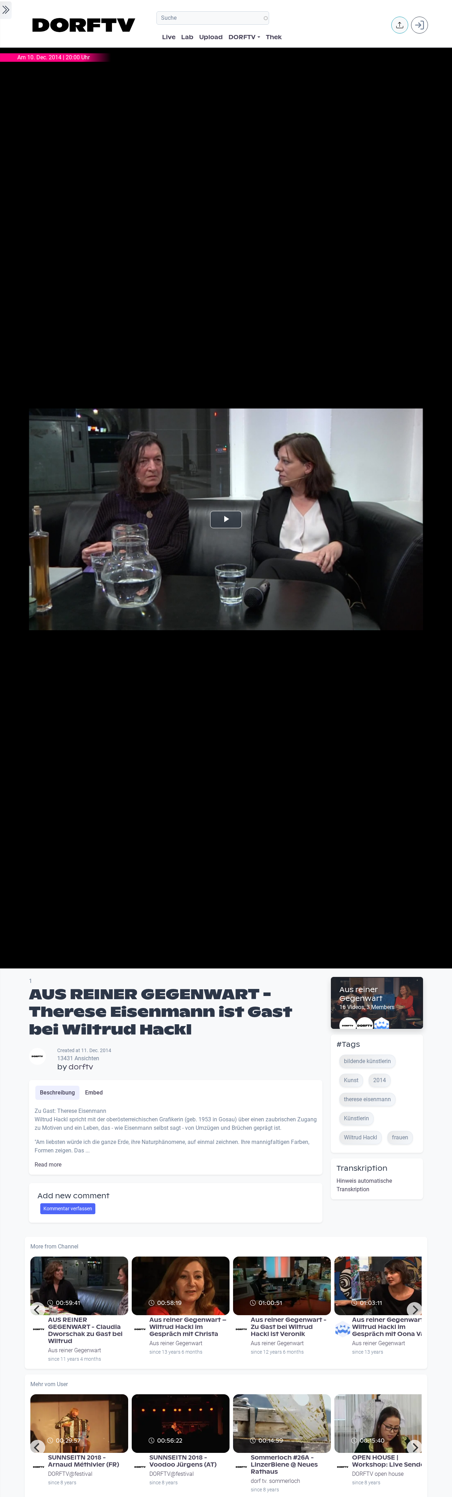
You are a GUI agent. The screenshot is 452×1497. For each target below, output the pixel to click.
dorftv (81, 1067)
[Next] (414, 1310)
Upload (211, 37)
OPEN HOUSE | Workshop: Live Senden (390, 1461)
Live (169, 37)
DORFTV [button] (242, 37)
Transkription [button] (362, 1168)
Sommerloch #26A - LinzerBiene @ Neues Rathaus (284, 1464)
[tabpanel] (176, 1138)
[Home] (85, 25)
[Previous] (37, 1310)
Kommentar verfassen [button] (67, 1208)
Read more (48, 1164)
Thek (274, 37)
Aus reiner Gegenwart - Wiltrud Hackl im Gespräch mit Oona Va (390, 1327)
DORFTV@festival (70, 1474)
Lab (187, 37)
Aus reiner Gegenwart (360, 994)
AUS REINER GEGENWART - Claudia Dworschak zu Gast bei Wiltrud (85, 1330)
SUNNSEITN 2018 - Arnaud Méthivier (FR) (83, 1461)
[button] (399, 25)
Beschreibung (57, 1092)
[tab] (57, 1093)
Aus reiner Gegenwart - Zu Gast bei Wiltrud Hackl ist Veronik (289, 1327)
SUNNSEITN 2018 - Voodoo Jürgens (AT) (182, 1461)
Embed (94, 1092)
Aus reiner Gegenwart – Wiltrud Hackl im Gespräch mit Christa (187, 1327)
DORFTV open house (378, 1474)
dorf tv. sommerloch (275, 1481)
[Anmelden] (419, 25)
